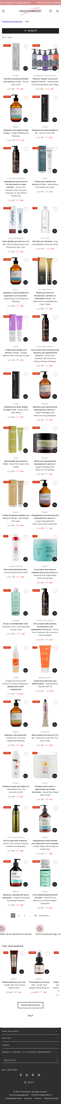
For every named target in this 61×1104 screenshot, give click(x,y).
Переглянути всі (30, 1005)
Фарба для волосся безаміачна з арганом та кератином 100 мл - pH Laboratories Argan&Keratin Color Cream (45, 298)
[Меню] (3, 11)
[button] (50, 11)
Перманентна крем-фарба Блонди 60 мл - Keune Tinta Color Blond (16, 410)
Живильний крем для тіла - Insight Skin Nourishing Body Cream (14, 985)
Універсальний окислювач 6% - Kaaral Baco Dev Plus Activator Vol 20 (15, 789)
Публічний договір (51, 1098)
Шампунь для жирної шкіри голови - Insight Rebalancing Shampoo (16, 133)
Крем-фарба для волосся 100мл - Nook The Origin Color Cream (16, 464)
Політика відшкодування (19, 1095)
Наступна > (44, 915)
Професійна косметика (12, 21)
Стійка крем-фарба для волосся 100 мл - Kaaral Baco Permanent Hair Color (45, 184)
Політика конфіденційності (41, 1095)
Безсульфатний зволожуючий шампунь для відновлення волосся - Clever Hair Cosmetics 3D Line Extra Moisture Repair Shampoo (45, 355)
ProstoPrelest (25, 1092)
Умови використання (13, 1098)
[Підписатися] (57, 1060)
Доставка (28, 1098)
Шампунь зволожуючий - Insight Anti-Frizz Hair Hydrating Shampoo (16, 738)
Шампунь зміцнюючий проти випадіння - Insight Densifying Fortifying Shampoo (15, 898)
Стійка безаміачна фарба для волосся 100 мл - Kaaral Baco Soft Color (15, 518)
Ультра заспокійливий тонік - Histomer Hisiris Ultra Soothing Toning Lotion (16, 627)
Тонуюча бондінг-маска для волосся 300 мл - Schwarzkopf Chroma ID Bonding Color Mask (45, 82)
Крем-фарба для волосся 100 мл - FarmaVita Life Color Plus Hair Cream (45, 738)
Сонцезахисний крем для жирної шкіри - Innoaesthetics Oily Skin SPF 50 (45, 684)
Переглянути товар (25, 68)
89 (35, 915)
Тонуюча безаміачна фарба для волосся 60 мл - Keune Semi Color (16, 82)
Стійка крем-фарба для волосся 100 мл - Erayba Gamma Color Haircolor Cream (16, 353)
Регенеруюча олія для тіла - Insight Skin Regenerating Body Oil (39, 985)
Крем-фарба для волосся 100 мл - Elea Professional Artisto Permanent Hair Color (16, 244)
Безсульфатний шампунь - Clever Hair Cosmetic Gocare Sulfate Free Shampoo (16, 843)
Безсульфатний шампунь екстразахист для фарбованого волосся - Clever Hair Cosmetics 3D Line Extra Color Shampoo (45, 629)
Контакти (38, 1098)
